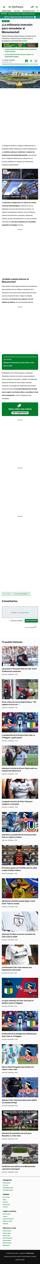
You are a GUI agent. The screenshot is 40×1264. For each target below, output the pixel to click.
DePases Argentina (7, 1238)
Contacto (5, 1216)
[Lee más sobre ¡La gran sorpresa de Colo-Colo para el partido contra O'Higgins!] (20, 988)
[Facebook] (26, 61)
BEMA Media (6, 1245)
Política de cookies (7, 1221)
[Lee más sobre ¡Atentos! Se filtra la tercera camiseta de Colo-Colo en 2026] (20, 921)
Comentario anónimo (16, 620)
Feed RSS (5, 1207)
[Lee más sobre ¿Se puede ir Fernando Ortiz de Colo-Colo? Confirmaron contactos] (20, 656)
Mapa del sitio (6, 1204)
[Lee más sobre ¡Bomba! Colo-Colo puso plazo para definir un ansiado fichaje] (20, 1087)
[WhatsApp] (36, 61)
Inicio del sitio (6, 1197)
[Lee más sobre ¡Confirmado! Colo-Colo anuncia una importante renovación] (20, 954)
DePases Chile (6, 1235)
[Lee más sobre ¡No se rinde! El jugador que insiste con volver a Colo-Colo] (20, 1054)
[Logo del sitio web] (15, 7)
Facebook (5, 1202)
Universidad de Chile (28, 11)
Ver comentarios (20, 413)
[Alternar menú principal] (4, 7)
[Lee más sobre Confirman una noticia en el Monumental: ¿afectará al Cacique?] (20, 1153)
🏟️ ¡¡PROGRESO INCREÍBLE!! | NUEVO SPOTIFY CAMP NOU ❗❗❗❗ (20, 183)
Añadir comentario (31, 620)
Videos (4, 1199)
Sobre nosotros (6, 1214)
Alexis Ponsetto (9, 60)
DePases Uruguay (7, 1243)
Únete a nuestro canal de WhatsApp (18, 17)
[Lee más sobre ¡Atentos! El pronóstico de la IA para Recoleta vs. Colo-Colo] (20, 1120)
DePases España (7, 1230)
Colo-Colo (17, 11)
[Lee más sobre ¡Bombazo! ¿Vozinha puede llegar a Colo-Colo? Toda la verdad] (20, 888)
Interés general (7, 11)
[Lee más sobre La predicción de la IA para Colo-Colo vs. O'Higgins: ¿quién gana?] (20, 722)
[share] (34, 182)
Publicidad (5, 1223)
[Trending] (32, 7)
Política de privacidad (8, 1219)
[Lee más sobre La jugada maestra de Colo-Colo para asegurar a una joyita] (20, 789)
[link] (5, 182)
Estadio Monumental (21, 594)
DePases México (7, 1233)
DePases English (7, 1240)
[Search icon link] (37, 7)
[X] (31, 61)
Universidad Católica (8, 1190)
